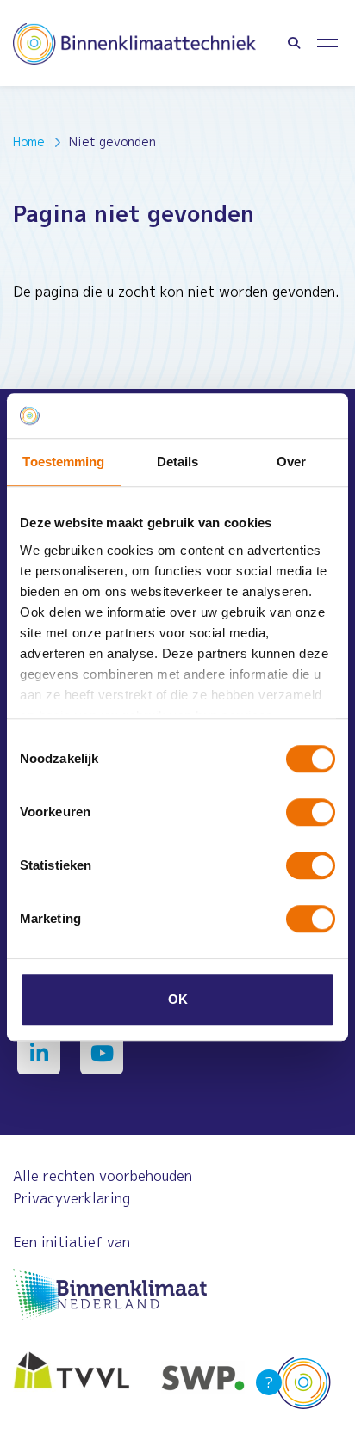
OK (178, 999)
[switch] (310, 812)
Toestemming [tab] (63, 461)
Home (29, 141)
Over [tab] (291, 461)
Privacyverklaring (71, 1198)
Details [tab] (178, 461)
